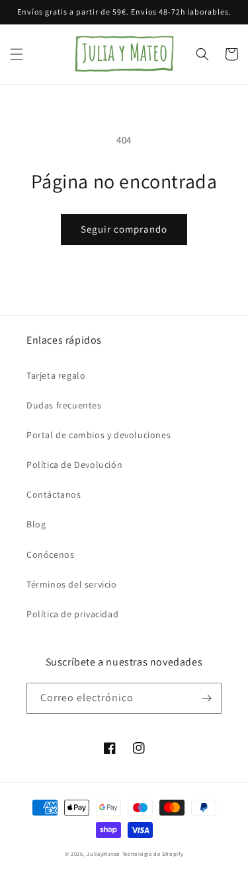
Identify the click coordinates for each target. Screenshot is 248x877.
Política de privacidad (72, 614)
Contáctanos (53, 494)
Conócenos (50, 554)
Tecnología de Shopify (153, 853)
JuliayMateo (103, 853)
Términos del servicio (71, 584)
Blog (36, 524)
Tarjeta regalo (55, 375)
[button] (16, 54)
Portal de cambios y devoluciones (98, 435)
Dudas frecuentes (64, 405)
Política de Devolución (74, 465)
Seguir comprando (124, 229)
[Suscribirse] (206, 698)
